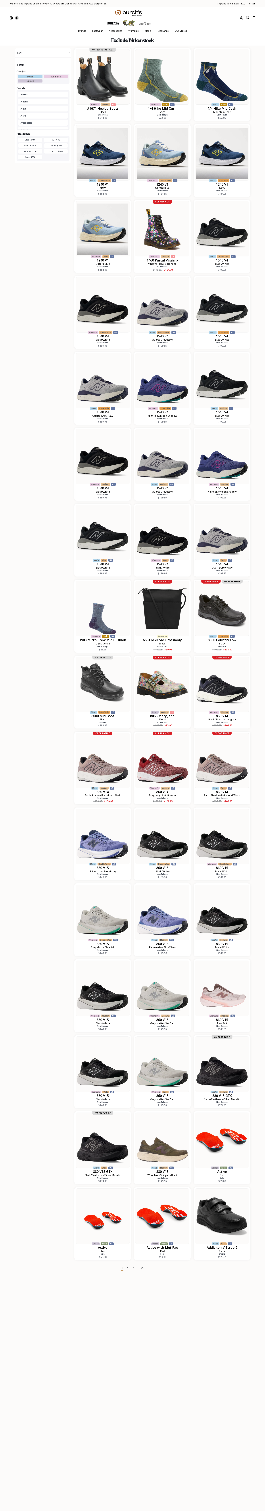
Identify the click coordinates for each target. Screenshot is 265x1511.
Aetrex (24, 94)
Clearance (30, 139)
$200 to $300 (56, 151)
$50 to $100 (30, 145)
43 (142, 1268)
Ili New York (162, 646)
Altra (23, 115)
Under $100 (56, 145)
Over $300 (30, 157)
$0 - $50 (56, 139)
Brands (21, 88)
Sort (19, 52)
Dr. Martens (162, 266)
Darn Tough (162, 114)
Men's (30, 76)
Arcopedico (26, 122)
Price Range (23, 133)
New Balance (102, 190)
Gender (21, 71)
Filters (20, 65)
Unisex (30, 80)
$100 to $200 (30, 151)
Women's (56, 76)
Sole (222, 1178)
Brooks (222, 1254)
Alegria (24, 101)
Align (23, 108)
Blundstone (103, 114)
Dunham (222, 646)
